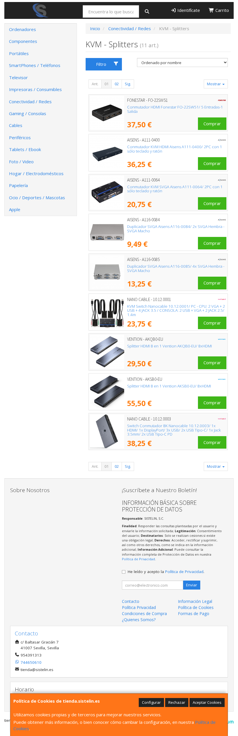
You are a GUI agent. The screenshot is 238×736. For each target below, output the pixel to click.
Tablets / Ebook (25, 149)
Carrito (221, 10)
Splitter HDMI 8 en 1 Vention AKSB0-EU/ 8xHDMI (169, 386)
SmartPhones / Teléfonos (34, 65)
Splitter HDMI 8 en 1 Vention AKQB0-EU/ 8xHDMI (169, 346)
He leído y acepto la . (166, 571)
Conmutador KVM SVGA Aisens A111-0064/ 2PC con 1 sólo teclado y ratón (175, 189)
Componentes (23, 41)
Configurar (151, 702)
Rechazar (176, 702)
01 (106, 83)
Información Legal (195, 601)
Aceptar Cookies (207, 702)
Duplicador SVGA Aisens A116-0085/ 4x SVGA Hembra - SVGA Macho (175, 268)
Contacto (130, 601)
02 (117, 83)
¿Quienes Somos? (139, 619)
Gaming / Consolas (27, 113)
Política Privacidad (139, 607)
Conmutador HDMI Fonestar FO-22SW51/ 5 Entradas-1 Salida (175, 109)
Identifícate (188, 10)
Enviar (191, 585)
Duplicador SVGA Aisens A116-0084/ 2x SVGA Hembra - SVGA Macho (175, 228)
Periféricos (20, 137)
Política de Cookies (196, 607)
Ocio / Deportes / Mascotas (37, 197)
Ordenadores (22, 29)
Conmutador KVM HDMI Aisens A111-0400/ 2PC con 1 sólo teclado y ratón (174, 149)
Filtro (101, 64)
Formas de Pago (193, 613)
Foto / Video (21, 161)
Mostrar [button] (214, 83)
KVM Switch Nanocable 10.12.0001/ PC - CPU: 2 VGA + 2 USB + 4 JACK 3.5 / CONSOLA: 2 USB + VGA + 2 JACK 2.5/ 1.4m (176, 310)
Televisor (18, 77)
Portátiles (19, 53)
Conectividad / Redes (30, 101)
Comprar (212, 123)
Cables (15, 125)
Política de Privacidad (138, 559)
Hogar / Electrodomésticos (36, 173)
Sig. (128, 83)
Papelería (18, 185)
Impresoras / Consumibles (35, 89)
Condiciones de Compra (144, 613)
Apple (14, 209)
